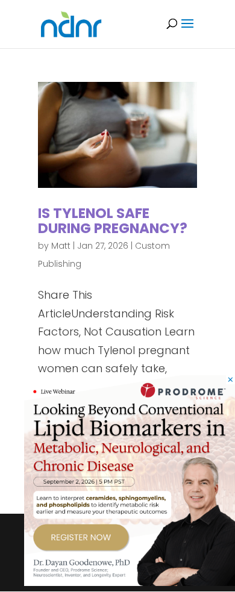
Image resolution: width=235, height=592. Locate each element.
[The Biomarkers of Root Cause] (129, 582)
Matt (60, 246)
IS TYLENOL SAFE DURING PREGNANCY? (112, 221)
